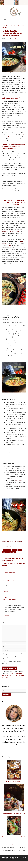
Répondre (6, 591)
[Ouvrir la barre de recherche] (26, 20)
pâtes (10, 245)
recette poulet (12, 552)
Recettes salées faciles (11, 25)
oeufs (11, 541)
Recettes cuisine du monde (11, 546)
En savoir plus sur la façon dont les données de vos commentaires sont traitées (13, 675)
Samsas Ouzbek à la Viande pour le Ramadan (14, 837)
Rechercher (6, 694)
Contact (9, 853)
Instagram (22, 850)
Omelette (5, 552)
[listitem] (7, 2)
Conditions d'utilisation (9, 850)
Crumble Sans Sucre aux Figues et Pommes (14, 813)
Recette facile (6, 541)
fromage (14, 549)
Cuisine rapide (18, 541)
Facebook (22, 847)
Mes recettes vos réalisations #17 (14, 781)
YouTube (22, 853)
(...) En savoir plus (6, 749)
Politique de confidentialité (9, 847)
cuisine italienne (7, 549)
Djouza (5, 597)
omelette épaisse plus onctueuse (11, 231)
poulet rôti (19, 480)
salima (4, 578)
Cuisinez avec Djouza (17, 858)
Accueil (3, 25)
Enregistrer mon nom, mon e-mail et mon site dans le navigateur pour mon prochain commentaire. (13, 656)
